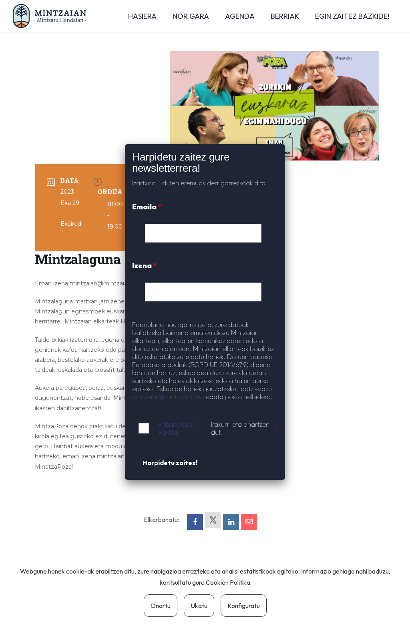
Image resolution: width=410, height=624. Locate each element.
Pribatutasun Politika (177, 428)
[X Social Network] (213, 520)
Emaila (146, 206)
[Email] (249, 522)
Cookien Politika (228, 582)
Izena (144, 265)
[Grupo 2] (49, 16)
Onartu (161, 606)
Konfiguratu (243, 606)
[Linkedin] (231, 522)
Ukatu (199, 606)
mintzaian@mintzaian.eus (168, 397)
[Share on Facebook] (195, 522)
